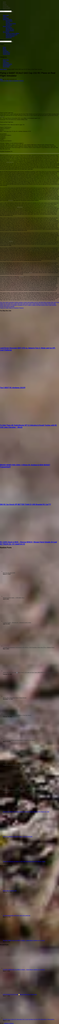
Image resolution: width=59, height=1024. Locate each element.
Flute (54, 302)
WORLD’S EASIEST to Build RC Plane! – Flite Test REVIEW (17, 836)
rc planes (33, 305)
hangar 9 (38, 303)
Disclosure (5, 6)
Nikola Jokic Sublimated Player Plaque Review (14, 697)
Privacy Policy (6, 7)
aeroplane (11, 302)
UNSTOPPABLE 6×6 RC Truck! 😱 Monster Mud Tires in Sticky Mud (20, 994)
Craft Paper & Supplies (11, 34)
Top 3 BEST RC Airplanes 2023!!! (12, 388)
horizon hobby (43, 303)
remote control (44, 305)
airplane (16, 302)
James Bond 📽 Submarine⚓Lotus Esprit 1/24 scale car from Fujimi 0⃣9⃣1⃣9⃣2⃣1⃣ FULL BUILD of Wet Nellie (30, 672)
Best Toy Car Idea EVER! (9, 573)
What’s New (6, 15)
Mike (1, 79)
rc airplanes (20, 305)
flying (57, 302)
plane (54, 303)
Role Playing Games (11, 23)
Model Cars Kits (10, 29)
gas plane (8, 303)
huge (49, 303)
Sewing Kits (9, 37)
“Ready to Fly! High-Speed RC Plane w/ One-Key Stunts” (17, 715)
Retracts (21, 276)
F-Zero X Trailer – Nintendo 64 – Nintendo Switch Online (17, 622)
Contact (5, 4)
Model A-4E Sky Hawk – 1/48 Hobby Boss (13, 597)
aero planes (6, 302)
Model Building (6, 26)
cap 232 (36, 302)
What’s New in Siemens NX (9, 890)
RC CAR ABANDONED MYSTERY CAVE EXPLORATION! (16, 915)
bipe (29, 302)
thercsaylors (7, 306)
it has (30, 272)
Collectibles (6, 18)
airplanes (21, 302)
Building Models (10, 30)
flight (42, 302)
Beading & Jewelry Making (12, 33)
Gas (4, 303)
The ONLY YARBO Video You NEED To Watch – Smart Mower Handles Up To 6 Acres (24, 940)
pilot (52, 303)
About (4, 3)
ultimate (12, 306)
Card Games (9, 25)
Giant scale (23, 303)
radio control (7, 305)
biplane (32, 302)
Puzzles (8, 22)
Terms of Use (6, 8)
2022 (1, 302)
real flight (38, 305)
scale (50, 305)
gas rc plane (14, 303)
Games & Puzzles (7, 19)
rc (10, 305)
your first (10, 200)
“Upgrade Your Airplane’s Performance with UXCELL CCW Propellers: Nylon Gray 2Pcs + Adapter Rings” (29, 647)
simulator (54, 305)
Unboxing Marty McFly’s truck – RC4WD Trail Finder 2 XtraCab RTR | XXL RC (22, 790)
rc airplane (14, 305)
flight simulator (47, 302)
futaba (1, 303)
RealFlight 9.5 (10, 162)
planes (1, 305)
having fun (19, 207)
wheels (11, 241)
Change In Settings (9, 1023)
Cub (39, 302)
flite (52, 302)
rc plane (2, 117)
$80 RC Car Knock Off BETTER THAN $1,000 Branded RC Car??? (25, 504)
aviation (25, 302)
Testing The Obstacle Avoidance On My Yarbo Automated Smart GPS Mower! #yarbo (24, 861)
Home (4, 2)
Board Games (9, 21)
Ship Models (9, 28)
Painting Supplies (10, 36)
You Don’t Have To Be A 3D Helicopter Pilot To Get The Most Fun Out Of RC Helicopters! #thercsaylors (28, 1019)
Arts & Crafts (6, 32)
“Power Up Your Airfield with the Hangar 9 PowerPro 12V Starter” (19, 740)
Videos (4, 16)
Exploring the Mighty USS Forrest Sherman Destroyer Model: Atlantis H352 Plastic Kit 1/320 (26, 811)
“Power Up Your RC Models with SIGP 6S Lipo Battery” (16, 765)
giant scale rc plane (31, 303)
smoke (1, 306)
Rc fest (25, 305)
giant (18, 303)
